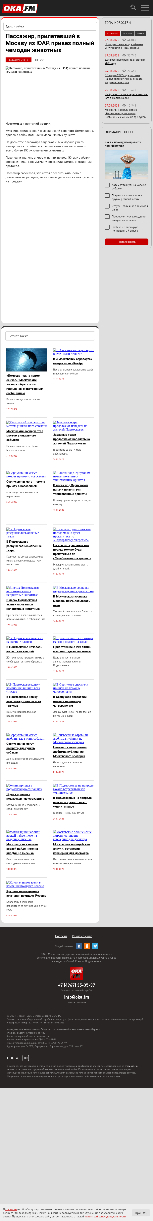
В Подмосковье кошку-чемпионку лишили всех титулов (23, 701)
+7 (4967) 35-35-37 (76, 985)
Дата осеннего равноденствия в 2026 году (125, 61)
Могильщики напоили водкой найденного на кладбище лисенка (22, 849)
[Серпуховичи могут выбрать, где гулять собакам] (26, 738)
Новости (61, 936)
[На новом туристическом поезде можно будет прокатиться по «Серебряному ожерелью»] (73, 540)
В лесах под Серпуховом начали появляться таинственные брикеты (70, 489)
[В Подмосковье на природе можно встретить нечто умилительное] (73, 792)
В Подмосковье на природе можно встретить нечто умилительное (72, 802)
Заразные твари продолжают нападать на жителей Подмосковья (71, 439)
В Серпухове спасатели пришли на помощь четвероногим (70, 701)
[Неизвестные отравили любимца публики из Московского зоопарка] (73, 742)
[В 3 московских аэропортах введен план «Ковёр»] (73, 353)
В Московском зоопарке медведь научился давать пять (71, 601)
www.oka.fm (131, 1065)
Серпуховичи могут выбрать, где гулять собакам (20, 748)
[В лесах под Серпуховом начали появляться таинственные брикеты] (73, 480)
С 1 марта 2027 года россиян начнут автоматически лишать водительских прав (123, 78)
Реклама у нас (82, 936)
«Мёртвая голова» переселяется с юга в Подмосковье (126, 95)
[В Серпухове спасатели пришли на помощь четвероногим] (73, 691)
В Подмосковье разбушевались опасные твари (24, 546)
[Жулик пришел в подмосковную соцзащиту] (26, 789)
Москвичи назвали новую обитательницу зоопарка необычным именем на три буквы (125, 113)
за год (140, 32)
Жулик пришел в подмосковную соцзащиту (25, 796)
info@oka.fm (76, 997)
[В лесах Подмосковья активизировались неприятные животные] (26, 594)
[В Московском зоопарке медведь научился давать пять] (73, 591)
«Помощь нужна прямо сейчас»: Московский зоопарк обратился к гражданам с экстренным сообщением (24, 384)
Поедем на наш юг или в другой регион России (127, 197)
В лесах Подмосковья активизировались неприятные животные (23, 604)
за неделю (112, 32)
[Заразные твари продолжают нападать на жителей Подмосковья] (73, 429)
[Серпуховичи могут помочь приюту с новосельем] (26, 476)
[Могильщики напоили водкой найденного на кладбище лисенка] (26, 839)
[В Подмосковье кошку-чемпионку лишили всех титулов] (26, 691)
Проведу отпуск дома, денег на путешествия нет (129, 218)
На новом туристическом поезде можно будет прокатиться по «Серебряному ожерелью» (72, 551)
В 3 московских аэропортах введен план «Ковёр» (72, 361)
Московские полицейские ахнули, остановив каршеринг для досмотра (71, 849)
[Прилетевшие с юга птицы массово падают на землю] (73, 641)
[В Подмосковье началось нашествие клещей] (26, 641)
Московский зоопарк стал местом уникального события (24, 435)
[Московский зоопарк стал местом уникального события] (26, 426)
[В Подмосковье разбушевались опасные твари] (26, 536)
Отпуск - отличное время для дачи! (130, 207)
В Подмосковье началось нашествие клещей (24, 649)
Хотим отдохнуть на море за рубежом (129, 186)
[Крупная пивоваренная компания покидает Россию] (26, 886)
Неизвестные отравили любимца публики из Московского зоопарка (70, 752)
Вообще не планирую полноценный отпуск (125, 228)
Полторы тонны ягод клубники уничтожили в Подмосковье (124, 45)
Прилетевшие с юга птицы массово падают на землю (72, 649)
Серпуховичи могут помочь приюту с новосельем (25, 484)
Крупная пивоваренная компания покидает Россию (26, 893)
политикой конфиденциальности (105, 1216)
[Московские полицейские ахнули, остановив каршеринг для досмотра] (73, 839)
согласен (11, 1209)
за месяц (127, 32)
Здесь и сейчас (15, 26)
